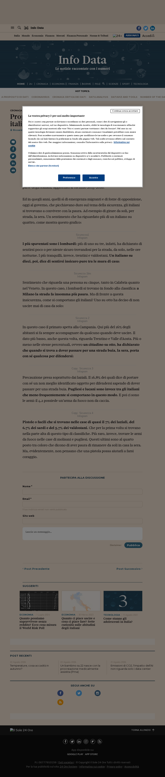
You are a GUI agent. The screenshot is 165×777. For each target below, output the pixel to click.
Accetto (93, 177)
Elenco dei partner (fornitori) (43, 166)
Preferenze (69, 177)
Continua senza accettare (125, 111)
